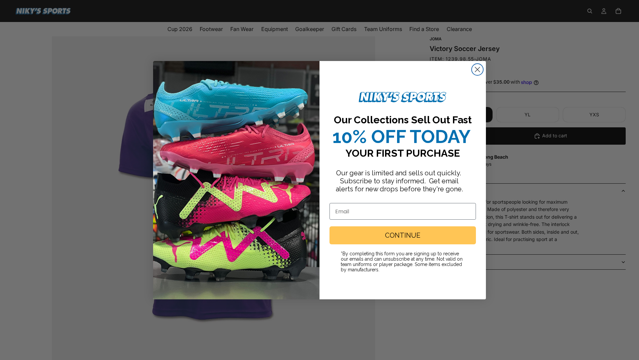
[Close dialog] (477, 69)
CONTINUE (402, 235)
